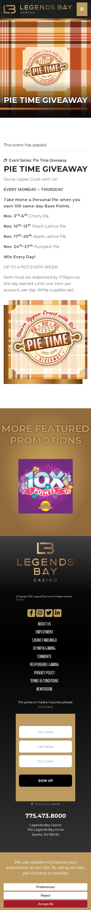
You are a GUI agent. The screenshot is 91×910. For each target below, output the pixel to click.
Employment (44, 632)
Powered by (47, 804)
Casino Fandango (44, 640)
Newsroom (44, 689)
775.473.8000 (45, 815)
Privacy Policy (44, 673)
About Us (44, 624)
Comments (44, 656)
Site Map (20, 599)
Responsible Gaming (44, 664)
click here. (46, 707)
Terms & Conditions (44, 681)
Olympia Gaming (44, 648)
